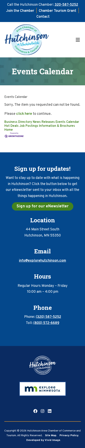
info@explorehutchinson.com (42, 260)
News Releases (44, 122)
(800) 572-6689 (46, 323)
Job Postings (28, 126)
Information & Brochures (57, 126)
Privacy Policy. (69, 435)
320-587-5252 (66, 5)
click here (24, 114)
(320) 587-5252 (48, 317)
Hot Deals (11, 126)
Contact (43, 17)
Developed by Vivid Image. (43, 440)
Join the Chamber (20, 11)
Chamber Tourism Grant (57, 11)
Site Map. (51, 435)
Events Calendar (67, 122)
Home (8, 130)
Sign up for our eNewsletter (43, 206)
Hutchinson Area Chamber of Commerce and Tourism (39, 39)
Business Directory (18, 122)
